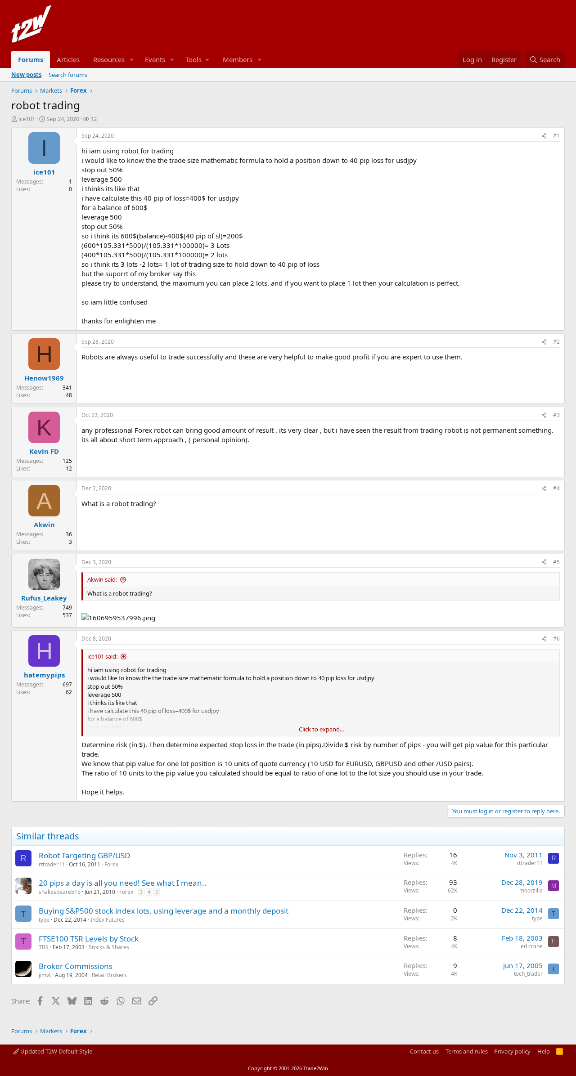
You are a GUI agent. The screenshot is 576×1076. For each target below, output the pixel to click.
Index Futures (107, 920)
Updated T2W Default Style (55, 1051)
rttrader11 (52, 864)
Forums (30, 59)
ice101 (26, 119)
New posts (26, 75)
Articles (68, 59)
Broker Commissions (75, 966)
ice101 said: (102, 656)
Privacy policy (512, 1051)
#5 (556, 562)
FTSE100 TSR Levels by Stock (89, 938)
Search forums (68, 75)
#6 (556, 638)
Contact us (424, 1051)
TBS (44, 947)
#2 (556, 341)
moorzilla (531, 890)
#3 (556, 415)
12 (93, 119)
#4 (556, 488)
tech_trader (528, 973)
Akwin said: (102, 579)
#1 (556, 135)
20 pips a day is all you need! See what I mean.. (123, 883)
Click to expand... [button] (321, 729)
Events (155, 59)
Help (543, 1051)
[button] (132, 59)
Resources (109, 59)
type (44, 920)
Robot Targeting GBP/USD (84, 855)
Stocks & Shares (109, 947)
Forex (111, 864)
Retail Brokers (109, 975)
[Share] (544, 136)
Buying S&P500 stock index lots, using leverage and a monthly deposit (163, 911)
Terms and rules (467, 1051)
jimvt (45, 975)
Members (237, 59)
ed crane (532, 946)
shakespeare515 (60, 892)
